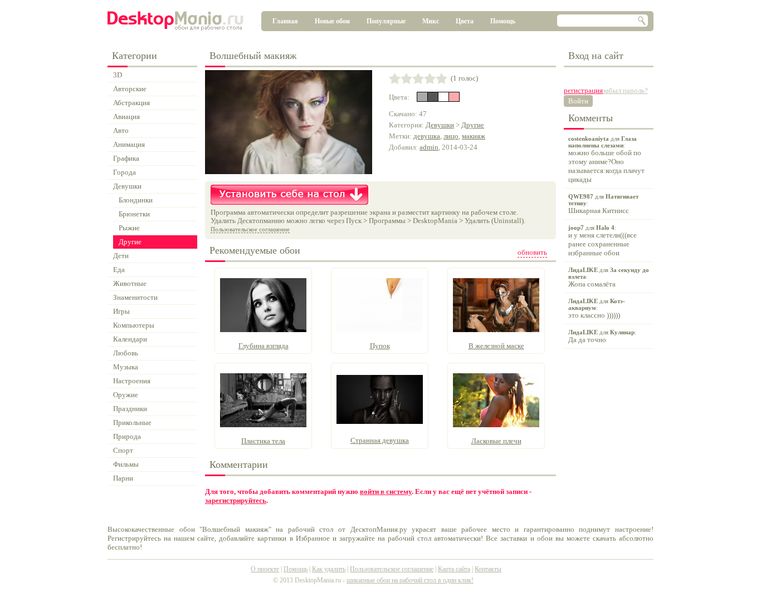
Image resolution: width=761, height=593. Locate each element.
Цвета (465, 21)
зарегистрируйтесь (235, 500)
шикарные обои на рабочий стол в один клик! (410, 580)
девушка (426, 136)
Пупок (380, 346)
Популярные (386, 21)
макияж (473, 136)
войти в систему (386, 491)
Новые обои (332, 21)
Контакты (488, 569)
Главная (285, 21)
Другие (472, 125)
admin (428, 147)
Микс (430, 21)
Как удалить (328, 569)
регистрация (583, 90)
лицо (450, 136)
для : (606, 159)
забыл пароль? (625, 90)
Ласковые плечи (496, 441)
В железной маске (496, 346)
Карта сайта (454, 569)
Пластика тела (263, 441)
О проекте (265, 569)
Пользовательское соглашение (250, 229)
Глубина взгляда (263, 346)
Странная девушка (379, 440)
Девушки (440, 125)
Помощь (502, 21)
